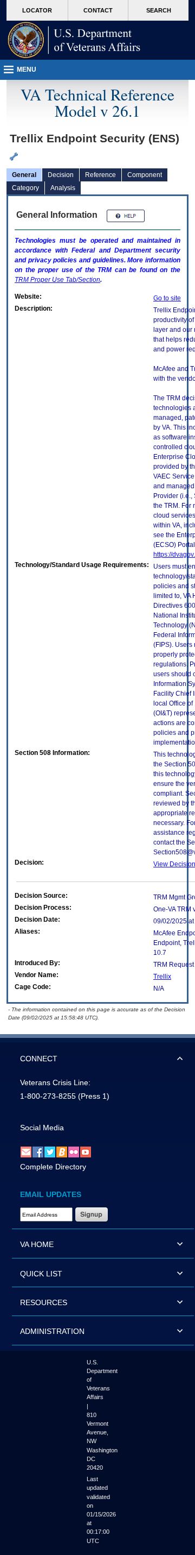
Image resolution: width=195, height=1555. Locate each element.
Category (25, 188)
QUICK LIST (41, 1273)
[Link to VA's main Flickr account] (74, 1151)
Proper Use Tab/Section (57, 280)
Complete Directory (53, 1166)
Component (144, 175)
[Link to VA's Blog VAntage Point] (62, 1151)
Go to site (167, 298)
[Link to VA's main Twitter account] (50, 1151)
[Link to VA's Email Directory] (26, 1151)
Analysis (62, 188)
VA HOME (37, 1244)
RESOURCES (43, 1302)
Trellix (162, 976)
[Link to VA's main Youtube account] (86, 1151)
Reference (100, 175)
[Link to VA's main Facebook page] (38, 1151)
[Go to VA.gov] (74, 40)
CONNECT (38, 1058)
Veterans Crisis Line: (55, 1082)
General (24, 175)
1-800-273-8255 (48, 1096)
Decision (61, 175)
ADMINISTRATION (52, 1331)
